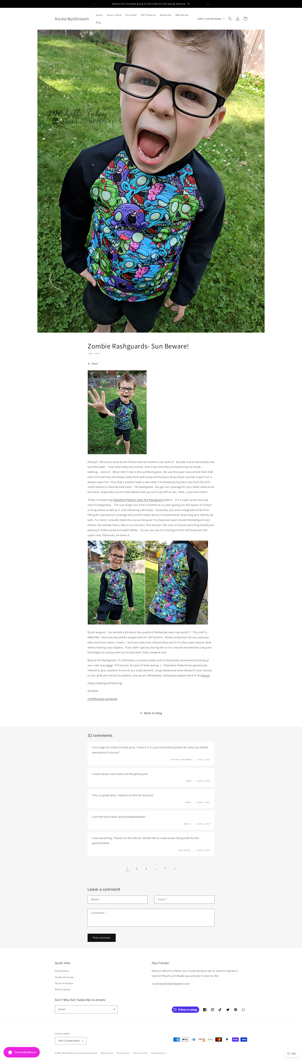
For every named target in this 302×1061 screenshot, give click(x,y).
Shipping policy (158, 1053)
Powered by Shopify (88, 1053)
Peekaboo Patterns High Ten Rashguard (138, 500)
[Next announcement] (208, 4)
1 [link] (127, 868)
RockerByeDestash (70, 1053)
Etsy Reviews (62, 970)
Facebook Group (64, 977)
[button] (230, 19)
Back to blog (153, 713)
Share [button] (95, 363)
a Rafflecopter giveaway (102, 699)
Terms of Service (64, 983)
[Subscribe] (114, 1009)
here (109, 665)
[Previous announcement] (94, 4)
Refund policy (62, 989)
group (205, 675)
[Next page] (174, 869)
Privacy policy (123, 1053)
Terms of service (140, 1053)
